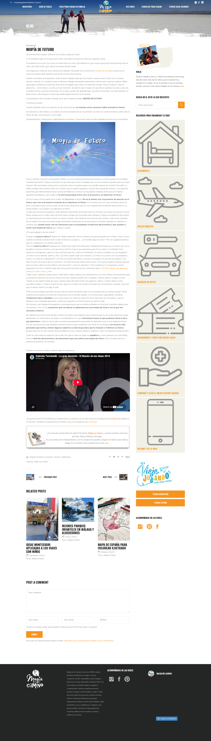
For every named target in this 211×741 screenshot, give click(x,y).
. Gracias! (91, 422)
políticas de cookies (74, 715)
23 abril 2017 (32, 45)
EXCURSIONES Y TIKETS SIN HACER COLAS (156, 337)
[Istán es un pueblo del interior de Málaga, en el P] (154, 683)
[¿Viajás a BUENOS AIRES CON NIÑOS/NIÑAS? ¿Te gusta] (179, 697)
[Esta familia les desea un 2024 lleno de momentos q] (166, 704)
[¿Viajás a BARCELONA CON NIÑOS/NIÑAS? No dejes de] (154, 697)
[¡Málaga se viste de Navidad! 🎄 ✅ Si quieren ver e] (154, 711)
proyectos (85, 695)
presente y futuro (52, 457)
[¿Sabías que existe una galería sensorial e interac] (179, 704)
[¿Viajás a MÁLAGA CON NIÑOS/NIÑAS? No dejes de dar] (166, 697)
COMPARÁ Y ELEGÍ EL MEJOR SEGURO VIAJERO (158, 393)
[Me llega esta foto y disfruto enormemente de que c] (154, 690)
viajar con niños (41, 461)
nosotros (98, 695)
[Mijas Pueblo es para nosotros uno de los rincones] (166, 683)
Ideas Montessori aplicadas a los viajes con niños (41, 548)
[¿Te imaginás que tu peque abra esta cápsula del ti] (166, 690)
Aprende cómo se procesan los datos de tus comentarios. (89, 640)
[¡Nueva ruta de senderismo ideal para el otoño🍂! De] (166, 711)
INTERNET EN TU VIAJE (147, 448)
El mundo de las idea (102, 70)
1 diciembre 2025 (36, 555)
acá (182, 86)
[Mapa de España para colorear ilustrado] (114, 519)
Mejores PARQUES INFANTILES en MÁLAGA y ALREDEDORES (78, 529)
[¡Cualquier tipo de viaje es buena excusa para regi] (179, 690)
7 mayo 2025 (70, 536)
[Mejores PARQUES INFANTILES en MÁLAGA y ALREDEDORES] (78, 510)
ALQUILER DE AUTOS (146, 282)
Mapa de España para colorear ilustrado (112, 546)
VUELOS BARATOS (145, 226)
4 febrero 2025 (107, 552)
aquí (107, 443)
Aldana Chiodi (36, 558)
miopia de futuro (37, 457)
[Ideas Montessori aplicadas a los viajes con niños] (42, 519)
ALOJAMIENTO (143, 170)
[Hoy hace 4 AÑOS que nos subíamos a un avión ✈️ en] (179, 683)
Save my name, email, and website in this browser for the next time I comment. (63, 627)
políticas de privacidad (82, 711)
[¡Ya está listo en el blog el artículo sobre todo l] (179, 711)
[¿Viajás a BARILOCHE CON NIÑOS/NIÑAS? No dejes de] (154, 704)
